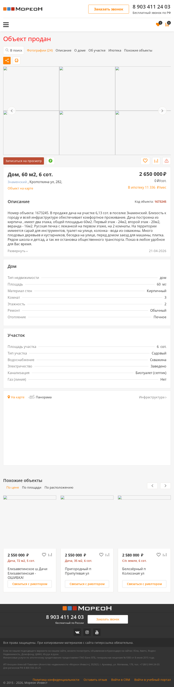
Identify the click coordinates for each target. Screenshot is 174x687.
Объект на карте (20, 188)
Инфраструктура (151, 397)
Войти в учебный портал (152, 679)
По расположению (59, 487)
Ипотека (114, 50)
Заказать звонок (108, 9)
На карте (17, 397)
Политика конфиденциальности (56, 679)
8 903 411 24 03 (151, 6)
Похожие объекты (138, 50)
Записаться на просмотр (24, 161)
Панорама (44, 397)
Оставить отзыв (95, 679)
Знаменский (17, 182)
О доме (80, 50)
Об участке (96, 50)
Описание (63, 50)
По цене (12, 487)
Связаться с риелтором (29, 584)
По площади (31, 487)
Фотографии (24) (40, 50)
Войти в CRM (120, 679)
